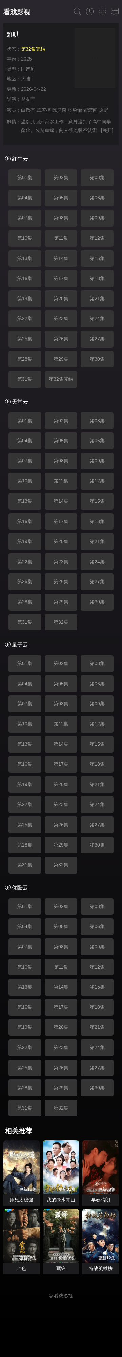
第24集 (97, 318)
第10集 (24, 238)
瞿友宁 (28, 99)
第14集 (61, 258)
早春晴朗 (100, 1200)
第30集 (97, 359)
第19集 (24, 298)
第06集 (97, 197)
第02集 (61, 177)
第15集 (97, 258)
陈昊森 (59, 110)
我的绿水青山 (61, 1200)
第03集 (97, 177)
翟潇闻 (90, 110)
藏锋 (61, 1268)
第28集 (24, 359)
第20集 (61, 298)
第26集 (61, 338)
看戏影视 (16, 12)
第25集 (24, 338)
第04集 (24, 197)
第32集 (61, 622)
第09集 (97, 217)
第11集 (61, 238)
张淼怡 (75, 110)
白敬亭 (28, 110)
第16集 (24, 278)
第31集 (24, 379)
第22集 (24, 318)
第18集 (97, 278)
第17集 (61, 278)
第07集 (24, 217)
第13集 (24, 258)
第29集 (61, 359)
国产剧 (28, 69)
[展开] (107, 130)
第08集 (61, 217)
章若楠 (44, 110)
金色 (21, 1268)
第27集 (97, 338)
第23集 (61, 318)
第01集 (24, 177)
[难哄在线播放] (95, 59)
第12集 (97, 238)
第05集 (61, 197)
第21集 (97, 298)
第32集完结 (61, 379)
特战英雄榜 (101, 1268)
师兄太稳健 (21, 1200)
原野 (103, 110)
